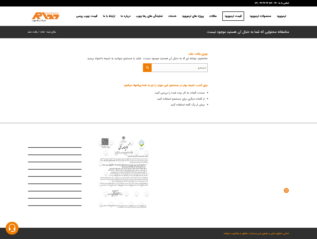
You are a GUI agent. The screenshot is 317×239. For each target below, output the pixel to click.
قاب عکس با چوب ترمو (70, 187)
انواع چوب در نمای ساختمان (67, 144)
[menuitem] (281, 16)
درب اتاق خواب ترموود (70, 209)
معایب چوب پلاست (72, 173)
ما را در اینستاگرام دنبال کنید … (264, 190)
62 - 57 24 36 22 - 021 (266, 3)
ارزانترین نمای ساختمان (70, 158)
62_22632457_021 (263, 164)
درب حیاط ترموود (73, 202)
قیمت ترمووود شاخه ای (70, 180)
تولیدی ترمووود (74, 165)
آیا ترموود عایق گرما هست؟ (68, 195)
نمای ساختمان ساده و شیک (68, 151)
